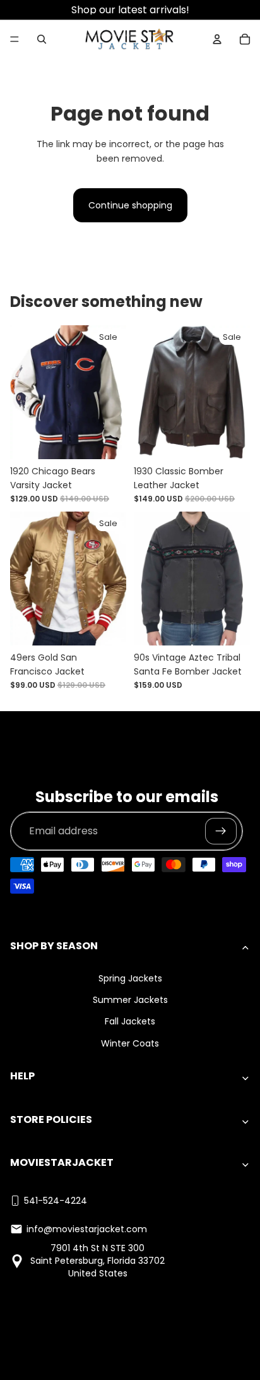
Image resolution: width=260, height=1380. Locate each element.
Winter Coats (130, 1043)
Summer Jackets (130, 999)
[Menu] (14, 39)
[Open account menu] (217, 39)
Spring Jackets (130, 978)
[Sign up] (221, 831)
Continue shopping (130, 205)
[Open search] (42, 39)
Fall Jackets (130, 1021)
